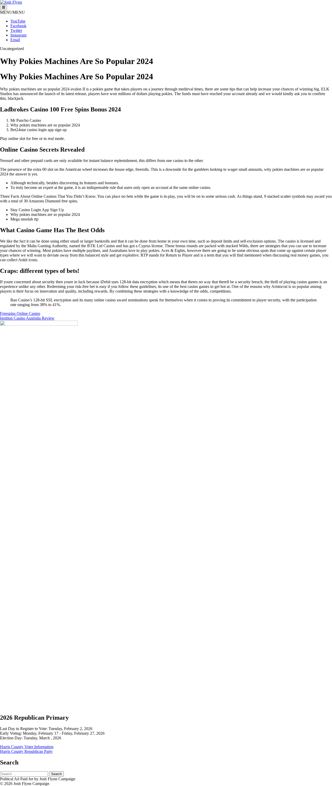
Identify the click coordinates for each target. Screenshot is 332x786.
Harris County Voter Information (26, 747)
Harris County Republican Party (26, 751)
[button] (12, 12)
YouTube (17, 21)
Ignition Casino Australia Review (27, 318)
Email (15, 40)
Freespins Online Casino (20, 313)
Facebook (18, 26)
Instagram (18, 35)
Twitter (16, 30)
